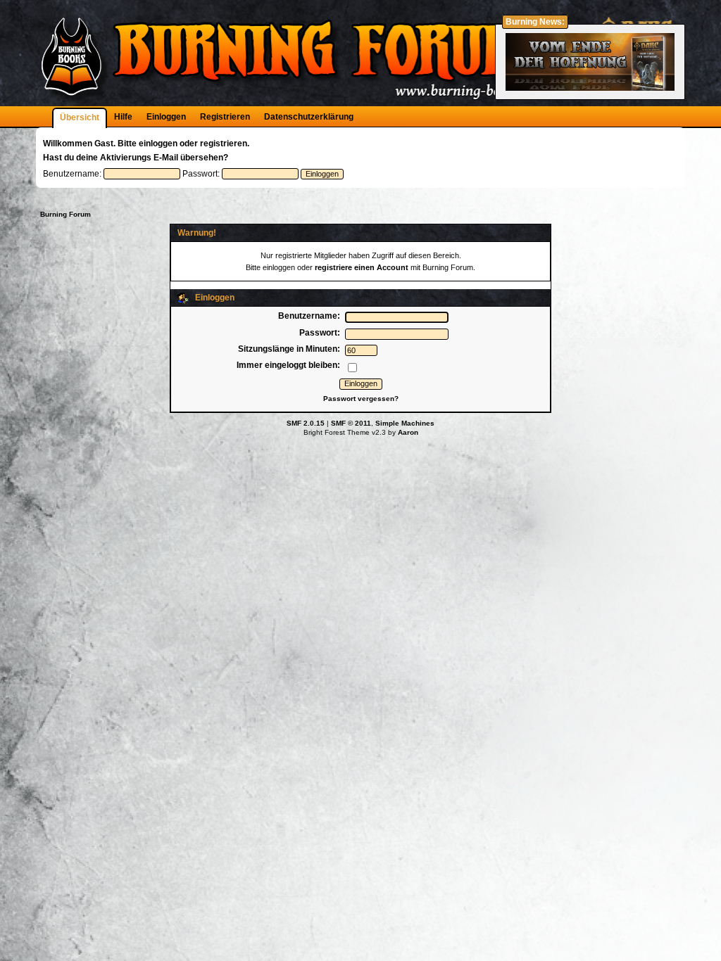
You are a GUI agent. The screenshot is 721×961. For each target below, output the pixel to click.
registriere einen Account (361, 267)
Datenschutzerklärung (308, 117)
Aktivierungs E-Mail (139, 158)
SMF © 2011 (351, 423)
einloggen (158, 143)
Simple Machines (404, 423)
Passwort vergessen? (361, 398)
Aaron (408, 432)
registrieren (223, 143)
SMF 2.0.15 (306, 423)
